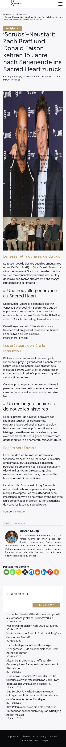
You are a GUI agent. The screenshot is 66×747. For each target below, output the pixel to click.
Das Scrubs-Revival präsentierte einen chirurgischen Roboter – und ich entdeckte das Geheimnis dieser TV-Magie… (32, 695)
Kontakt (54, 736)
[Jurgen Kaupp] (11, 537)
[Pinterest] (50, 572)
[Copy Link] (19, 572)
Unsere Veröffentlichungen (35, 740)
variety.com (20, 511)
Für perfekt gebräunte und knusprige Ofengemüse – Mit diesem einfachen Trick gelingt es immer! (32, 649)
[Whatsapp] (12, 572)
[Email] (6, 572)
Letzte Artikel (19, 523)
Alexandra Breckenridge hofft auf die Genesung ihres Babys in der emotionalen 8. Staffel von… (32, 664)
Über (7, 523)
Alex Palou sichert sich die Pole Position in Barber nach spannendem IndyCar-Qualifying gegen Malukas (33, 711)
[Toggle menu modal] (60, 4)
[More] (56, 572)
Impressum (13, 736)
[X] (25, 572)
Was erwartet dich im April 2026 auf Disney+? (33, 625)
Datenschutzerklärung (34, 736)
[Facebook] (31, 572)
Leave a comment (46, 605)
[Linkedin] (44, 572)
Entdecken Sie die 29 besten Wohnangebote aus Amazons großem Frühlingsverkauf (33, 616)
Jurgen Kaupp (29, 531)
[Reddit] (37, 572)
